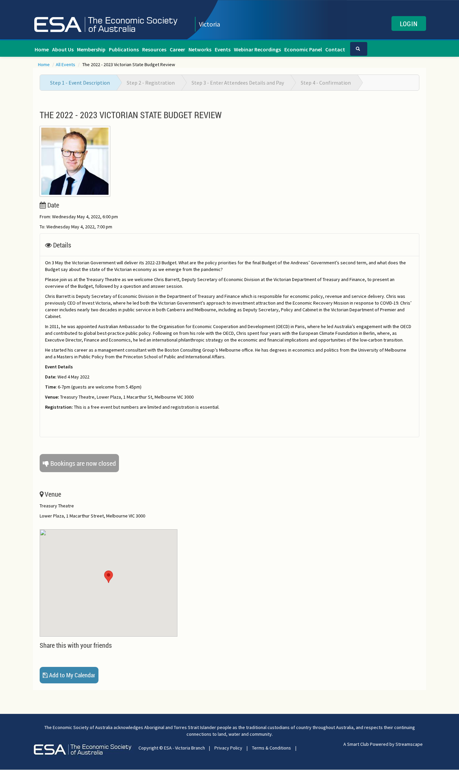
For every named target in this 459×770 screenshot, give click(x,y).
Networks (200, 49)
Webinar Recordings (257, 49)
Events (223, 49)
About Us (63, 49)
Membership (91, 49)
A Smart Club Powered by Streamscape (383, 744)
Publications (124, 49)
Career (177, 49)
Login (409, 23)
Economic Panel (303, 49)
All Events (66, 64)
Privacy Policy (228, 748)
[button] (108, 577)
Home (42, 49)
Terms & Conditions (271, 748)
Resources (154, 49)
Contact (335, 49)
